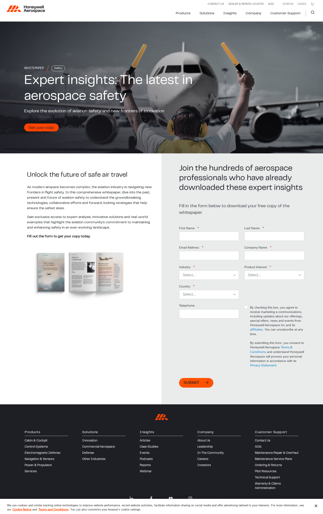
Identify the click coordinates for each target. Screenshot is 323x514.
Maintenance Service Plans (273, 459)
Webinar (146, 471)
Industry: (187, 267)
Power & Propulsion (38, 465)
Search (311, 13)
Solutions (207, 13)
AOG (271, 4)
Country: (186, 286)
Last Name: (254, 228)
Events (144, 453)
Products (183, 13)
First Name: (189, 228)
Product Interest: (257, 267)
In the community (210, 453)
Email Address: (191, 247)
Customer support (285, 13)
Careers (202, 459)
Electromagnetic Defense (42, 453)
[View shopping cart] (312, 4)
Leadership (205, 447)
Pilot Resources (265, 471)
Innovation (89, 441)
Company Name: (257, 247)
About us (203, 441)
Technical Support (267, 477)
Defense (88, 453)
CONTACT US (216, 4)
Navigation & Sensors (39, 459)
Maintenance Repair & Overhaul (276, 453)
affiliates (256, 329)
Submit (191, 383)
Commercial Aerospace (98, 447)
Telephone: (187, 305)
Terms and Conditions (53, 509)
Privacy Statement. (263, 365)
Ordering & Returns (268, 465)
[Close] (316, 506)
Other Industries (93, 459)
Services (31, 471)
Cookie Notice (22, 509)
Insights (230, 13)
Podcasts (146, 459)
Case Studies (149, 447)
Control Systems (36, 447)
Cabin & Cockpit (36, 441)
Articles (145, 441)
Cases (302, 4)
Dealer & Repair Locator (246, 4)
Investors (204, 465)
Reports (145, 465)
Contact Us (262, 441)
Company (253, 13)
